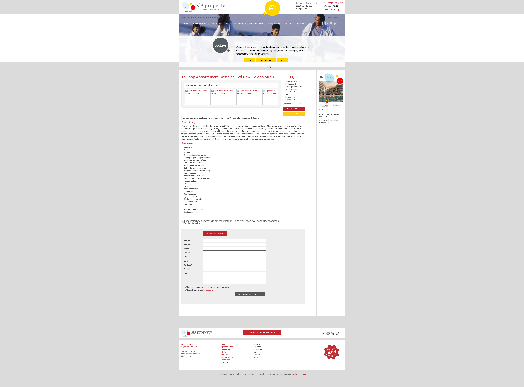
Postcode (187, 253)
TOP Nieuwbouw (257, 23)
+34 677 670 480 (331, 6)
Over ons (288, 23)
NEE (282, 60)
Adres (186, 249)
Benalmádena (259, 344)
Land (186, 261)
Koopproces (274, 23)
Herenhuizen (216, 23)
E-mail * (187, 269)
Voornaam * (188, 240)
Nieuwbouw (240, 23)
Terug (295, 114)
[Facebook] (322, 23)
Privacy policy (208, 290)
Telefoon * (188, 265)
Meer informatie (293, 109)
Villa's (228, 23)
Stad (186, 257)
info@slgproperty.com (333, 3)
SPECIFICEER (266, 60)
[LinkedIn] (334, 23)
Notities (187, 273)
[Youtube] (331, 23)
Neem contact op (331, 9)
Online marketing (299, 374)
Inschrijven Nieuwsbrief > (262, 333)
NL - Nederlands (331, 18)
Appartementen (199, 23)
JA (249, 60)
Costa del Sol (324, 110)
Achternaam (189, 245)
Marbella (257, 355)
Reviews (300, 23)
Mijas (256, 357)
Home (185, 23)
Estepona (257, 347)
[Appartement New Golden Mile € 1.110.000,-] (198, 97)
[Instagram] (326, 23)
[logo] (203, 7)
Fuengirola (258, 349)
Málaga (256, 352)
